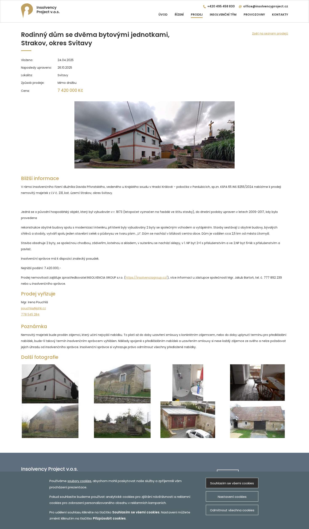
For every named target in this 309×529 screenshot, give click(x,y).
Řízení (179, 14)
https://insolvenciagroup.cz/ (146, 277)
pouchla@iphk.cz (33, 308)
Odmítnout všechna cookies (232, 510)
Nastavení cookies (232, 496)
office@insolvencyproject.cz (265, 6)
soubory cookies (79, 481)
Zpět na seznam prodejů (270, 33)
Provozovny (254, 14)
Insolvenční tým (223, 14)
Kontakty (280, 14)
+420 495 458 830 (221, 6)
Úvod (163, 14)
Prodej (197, 14)
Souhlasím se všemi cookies (232, 483)
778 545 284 (30, 314)
